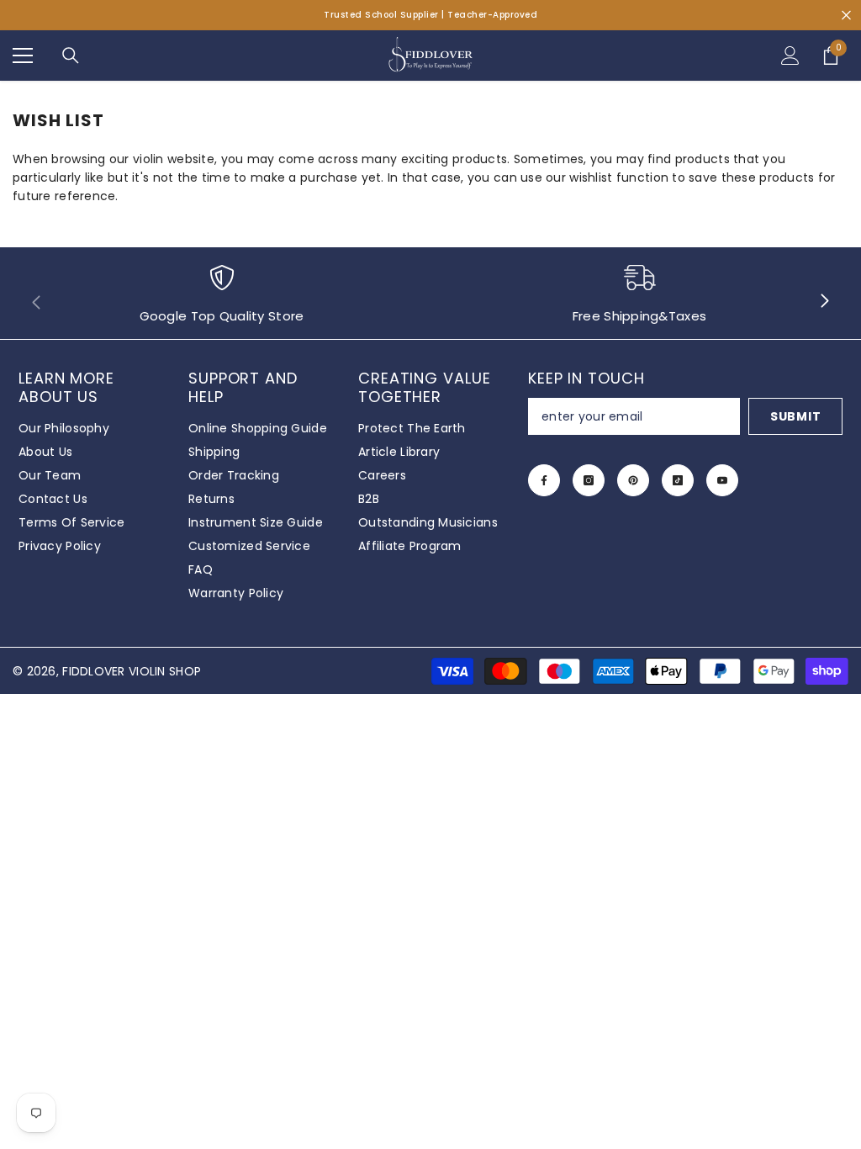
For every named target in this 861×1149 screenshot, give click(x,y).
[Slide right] (824, 302)
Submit (795, 416)
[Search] (71, 55)
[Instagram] (589, 480)
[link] (221, 301)
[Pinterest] (633, 480)
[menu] (23, 55)
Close (846, 15)
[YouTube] (722, 480)
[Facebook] (544, 480)
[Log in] (790, 55)
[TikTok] (678, 480)
